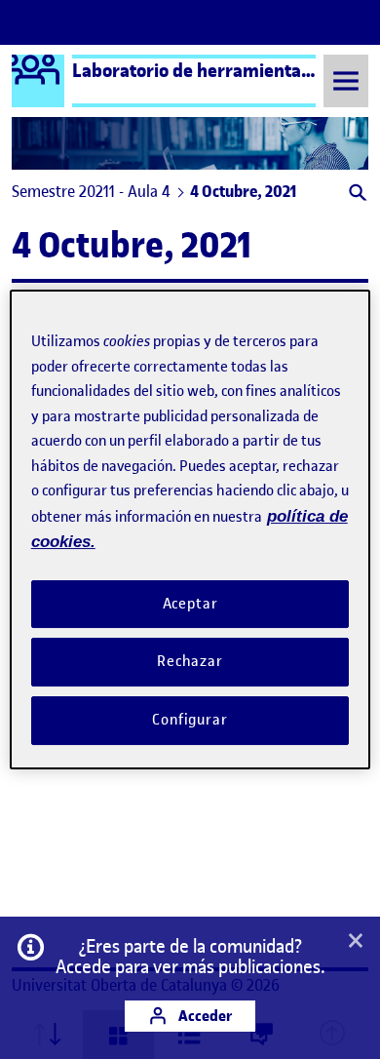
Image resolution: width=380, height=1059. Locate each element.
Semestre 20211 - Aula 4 (91, 191)
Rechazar (190, 661)
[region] (190, 529)
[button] (356, 194)
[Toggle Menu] (346, 80)
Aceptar (190, 603)
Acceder (203, 1015)
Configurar (190, 719)
